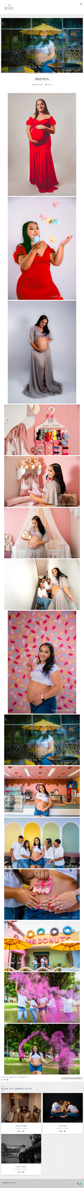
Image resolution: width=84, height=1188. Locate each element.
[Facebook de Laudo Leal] (77, 1183)
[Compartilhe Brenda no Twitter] (4, 1079)
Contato (13, 1182)
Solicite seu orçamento (72, 1078)
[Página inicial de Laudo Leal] (12, 6)
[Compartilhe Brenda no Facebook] (1, 1079)
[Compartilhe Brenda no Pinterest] (7, 1079)
